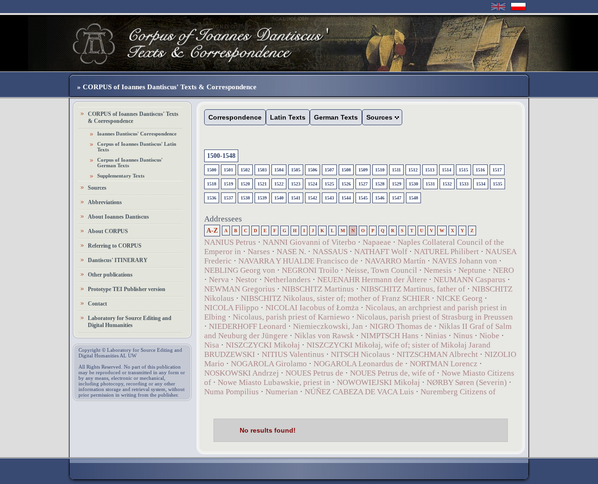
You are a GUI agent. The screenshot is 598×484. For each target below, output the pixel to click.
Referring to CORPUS (115, 245)
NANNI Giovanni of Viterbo (309, 242)
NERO (503, 270)
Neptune (472, 270)
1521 (262, 183)
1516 (480, 169)
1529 (396, 183)
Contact (97, 303)
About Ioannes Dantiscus (118, 217)
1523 (295, 183)
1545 (363, 197)
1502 (245, 169)
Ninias (436, 335)
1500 (211, 169)
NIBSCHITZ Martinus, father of (413, 289)
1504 (279, 169)
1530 (413, 183)
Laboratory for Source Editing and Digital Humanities (129, 321)
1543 (329, 197)
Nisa (211, 345)
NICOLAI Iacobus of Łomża (312, 307)
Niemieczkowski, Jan (328, 326)
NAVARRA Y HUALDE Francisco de (298, 260)
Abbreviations (105, 202)
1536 (211, 197)
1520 (245, 183)
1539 (262, 197)
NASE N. (291, 251)
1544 (346, 197)
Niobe (489, 335)
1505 (295, 169)
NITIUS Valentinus (293, 354)
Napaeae (377, 242)
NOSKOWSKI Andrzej (241, 373)
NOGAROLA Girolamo (269, 363)
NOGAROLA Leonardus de (358, 363)
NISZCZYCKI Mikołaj (263, 345)
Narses (259, 251)
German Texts (336, 117)
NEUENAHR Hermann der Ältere (372, 279)
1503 (262, 169)
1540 (279, 197)
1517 (497, 169)
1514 (446, 169)
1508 (346, 169)
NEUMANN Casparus (469, 279)
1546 (379, 197)
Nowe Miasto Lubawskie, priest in (274, 382)
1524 (312, 183)
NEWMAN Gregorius (239, 289)
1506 (312, 169)
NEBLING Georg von (239, 270)
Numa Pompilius (231, 391)
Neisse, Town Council (381, 270)
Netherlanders (287, 279)
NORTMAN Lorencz (443, 363)
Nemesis (438, 270)
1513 (429, 169)
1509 (363, 169)
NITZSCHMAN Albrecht (437, 354)
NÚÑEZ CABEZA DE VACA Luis (359, 391)
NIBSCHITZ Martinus (318, 289)
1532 (447, 183)
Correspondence (235, 117)
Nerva (219, 279)
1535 (497, 183)
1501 (228, 169)
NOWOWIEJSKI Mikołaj (378, 382)
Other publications (110, 274)
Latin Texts (288, 117)
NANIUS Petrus (230, 242)
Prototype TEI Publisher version (126, 289)
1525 (329, 183)
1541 (295, 197)
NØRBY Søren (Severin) (468, 382)
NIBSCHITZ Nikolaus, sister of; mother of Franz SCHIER (335, 298)
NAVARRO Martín (395, 260)
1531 (430, 183)
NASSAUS (330, 251)
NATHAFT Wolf (380, 251)
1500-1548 (221, 155)
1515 (463, 169)
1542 (312, 197)
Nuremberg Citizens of (458, 391)
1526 (346, 183)
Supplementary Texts (120, 175)
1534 (480, 183)
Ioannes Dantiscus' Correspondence (137, 133)
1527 (363, 183)
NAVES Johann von (464, 260)
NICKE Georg (459, 298)
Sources (97, 188)
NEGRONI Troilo (310, 270)
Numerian (281, 391)
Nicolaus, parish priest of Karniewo (291, 317)
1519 (228, 183)
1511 (396, 169)
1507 (329, 169)
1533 (464, 183)
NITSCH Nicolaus (360, 354)
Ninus (463, 335)
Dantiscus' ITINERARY (118, 260)
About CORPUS (108, 231)
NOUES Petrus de (314, 373)
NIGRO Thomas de (401, 326)
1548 (413, 197)
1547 (396, 197)
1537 (228, 197)
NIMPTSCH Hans (390, 335)
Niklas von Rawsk (324, 335)
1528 (379, 183)
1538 (245, 197)
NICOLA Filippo (231, 307)
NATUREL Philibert (446, 251)
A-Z (212, 230)
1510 (379, 169)
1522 (279, 183)
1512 (413, 169)
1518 (211, 183)
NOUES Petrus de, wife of (392, 373)
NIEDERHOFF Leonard (247, 326)
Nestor (246, 279)
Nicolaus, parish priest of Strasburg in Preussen (434, 317)
